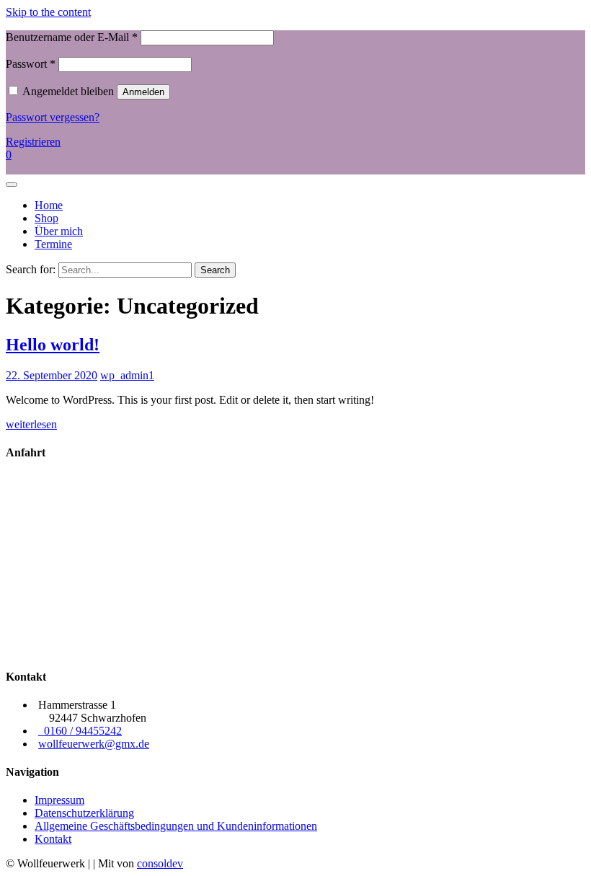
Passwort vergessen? (52, 117)
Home (49, 205)
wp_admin (124, 375)
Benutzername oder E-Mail (72, 37)
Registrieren (33, 142)
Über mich (59, 231)
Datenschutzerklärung (84, 813)
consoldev (160, 863)
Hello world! (52, 344)
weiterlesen (31, 424)
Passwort (30, 64)
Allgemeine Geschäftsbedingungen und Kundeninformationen (176, 826)
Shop (46, 218)
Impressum (59, 800)
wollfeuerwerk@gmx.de (93, 744)
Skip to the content (48, 12)
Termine (53, 244)
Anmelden (143, 92)
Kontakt (53, 839)
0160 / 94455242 (80, 731)
